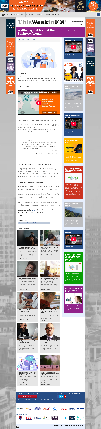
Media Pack (55, 14)
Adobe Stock (35, 210)
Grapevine (16, 14)
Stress (28, 223)
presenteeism (39, 176)
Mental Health (22, 223)
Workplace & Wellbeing (32, 39)
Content (8, 14)
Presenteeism (38, 223)
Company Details (56, 425)
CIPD (32, 223)
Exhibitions (39, 14)
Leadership (46, 223)
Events (23, 14)
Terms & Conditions (65, 425)
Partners (47, 14)
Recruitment (30, 14)
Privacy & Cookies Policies (77, 425)
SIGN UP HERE (27, 396)
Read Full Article (23, 258)
